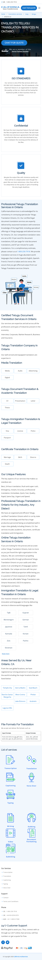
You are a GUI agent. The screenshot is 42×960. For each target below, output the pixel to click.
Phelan (33, 694)
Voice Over (6, 887)
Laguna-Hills (7, 708)
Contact (5, 897)
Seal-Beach (33, 688)
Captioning (7, 880)
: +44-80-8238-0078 (11, 915)
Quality (21, 172)
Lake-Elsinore (20, 701)
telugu (34, 14)
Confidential (21, 125)
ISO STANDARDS (21, 78)
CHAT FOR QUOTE (29, 8)
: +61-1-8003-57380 (11, 919)
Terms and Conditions (10, 901)
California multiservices (21, 956)
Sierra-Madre (20, 688)
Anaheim (33, 701)
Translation (7, 876)
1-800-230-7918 (23, 251)
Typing (5, 884)
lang (26, 14)
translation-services (15, 14)
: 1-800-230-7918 (10, 2)
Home (3, 14)
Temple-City (7, 688)
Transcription (7, 872)
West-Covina (20, 694)
